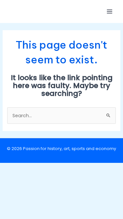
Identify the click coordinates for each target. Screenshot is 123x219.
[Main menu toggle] (109, 11)
